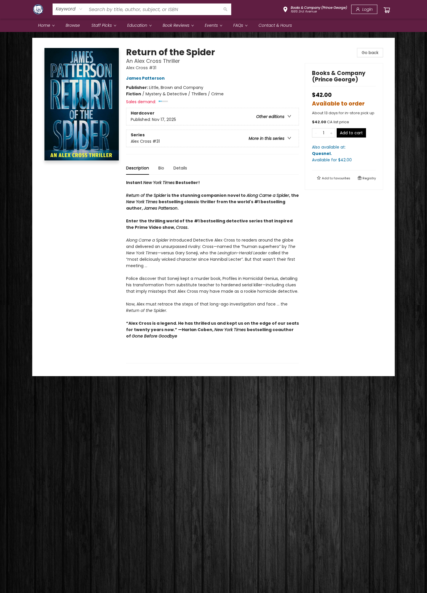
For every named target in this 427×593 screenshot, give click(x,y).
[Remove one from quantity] (316, 133)
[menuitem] (46, 25)
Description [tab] (137, 168)
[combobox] (69, 9)
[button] (315, 10)
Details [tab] (180, 168)
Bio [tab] (161, 168)
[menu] (213, 25)
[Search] (225, 9)
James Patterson (145, 78)
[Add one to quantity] (331, 133)
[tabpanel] (212, 271)
